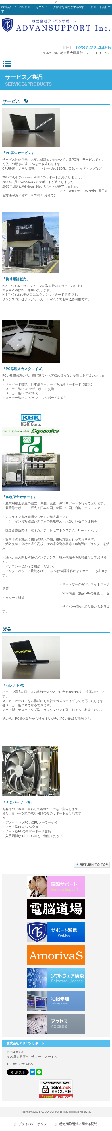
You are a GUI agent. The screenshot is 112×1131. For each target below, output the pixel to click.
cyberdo (56, 909)
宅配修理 (56, 1001)
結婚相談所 (56, 955)
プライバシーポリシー (34, 1124)
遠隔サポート (56, 886)
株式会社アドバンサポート (56, 28)
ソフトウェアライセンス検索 (56, 978)
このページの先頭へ (92, 865)
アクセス (56, 1024)
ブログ (56, 932)
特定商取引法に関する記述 (78, 1124)
